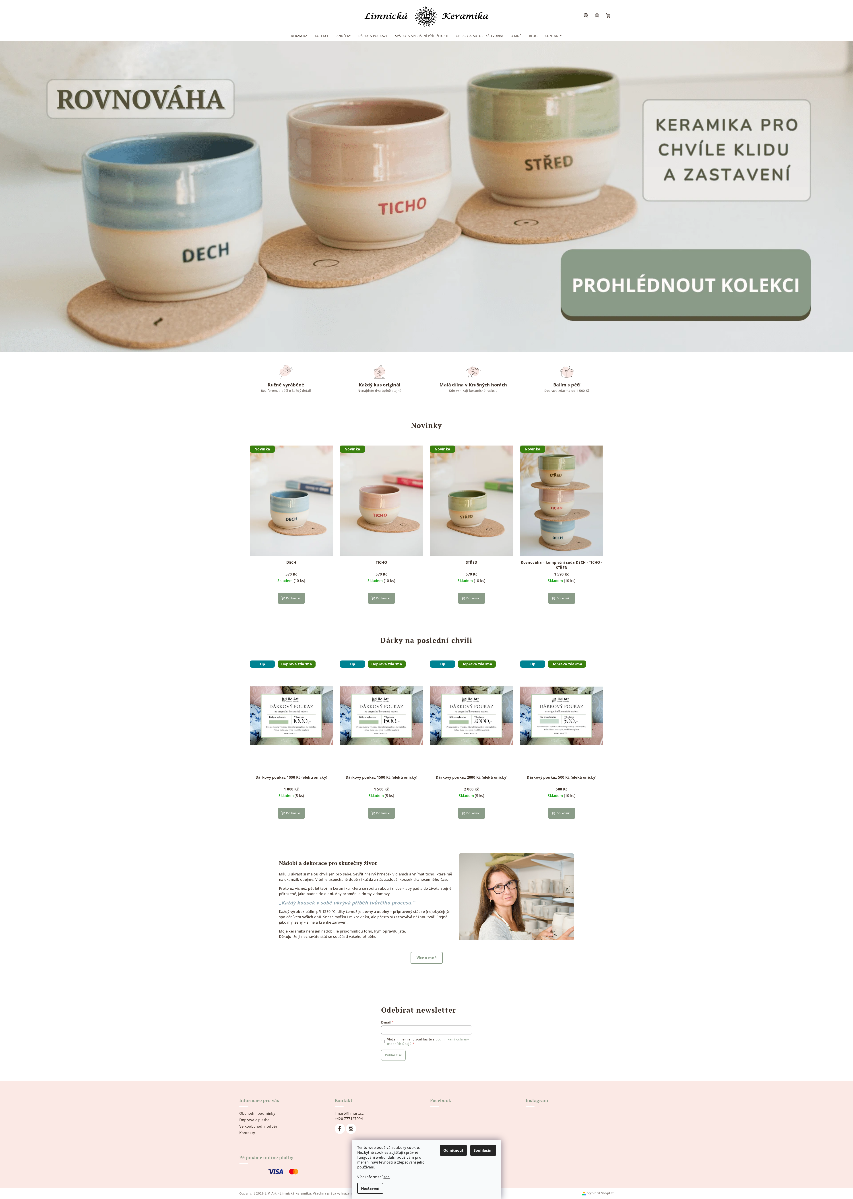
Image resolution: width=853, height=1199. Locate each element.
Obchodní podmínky (257, 1113)
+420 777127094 (349, 1118)
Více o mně (427, 957)
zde (387, 1176)
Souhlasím (483, 1150)
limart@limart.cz (349, 1113)
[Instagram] (351, 1129)
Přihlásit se (393, 1055)
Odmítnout (453, 1150)
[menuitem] (299, 36)
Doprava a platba (254, 1119)
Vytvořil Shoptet (600, 1193)
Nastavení (370, 1188)
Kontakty (247, 1132)
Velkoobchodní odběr (258, 1126)
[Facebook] (340, 1129)
